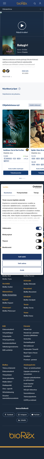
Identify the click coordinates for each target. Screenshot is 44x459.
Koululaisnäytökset (9, 343)
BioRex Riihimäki (30, 284)
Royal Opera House (30, 353)
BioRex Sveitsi (7, 287)
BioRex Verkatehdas (9, 295)
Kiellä (22, 270)
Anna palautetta (8, 378)
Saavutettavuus (29, 393)
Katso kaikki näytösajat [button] (15, 169)
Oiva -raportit (7, 389)
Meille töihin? (7, 382)
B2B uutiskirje (7, 350)
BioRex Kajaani (7, 303)
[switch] (39, 234)
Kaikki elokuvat (35, 105)
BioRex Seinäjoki (29, 300)
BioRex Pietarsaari (8, 311)
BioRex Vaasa (28, 316)
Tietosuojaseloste (30, 396)
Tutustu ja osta (16, 173)
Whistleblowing (8, 392)
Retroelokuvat (29, 346)
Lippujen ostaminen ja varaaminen (31, 372)
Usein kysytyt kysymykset (28, 385)
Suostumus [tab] (8, 193)
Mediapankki (7, 385)
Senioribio (27, 339)
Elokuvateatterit (8, 329)
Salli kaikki (22, 257)
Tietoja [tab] (36, 193)
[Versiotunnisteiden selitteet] (19, 89)
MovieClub (28, 329)
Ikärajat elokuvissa (30, 390)
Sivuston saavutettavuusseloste (10, 397)
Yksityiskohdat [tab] (22, 193)
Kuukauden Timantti (31, 349)
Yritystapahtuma (8, 340)
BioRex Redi (6, 276)
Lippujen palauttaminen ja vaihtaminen (32, 378)
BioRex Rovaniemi (30, 292)
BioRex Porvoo (29, 276)
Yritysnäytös (6, 336)
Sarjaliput (27, 356)
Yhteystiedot (7, 375)
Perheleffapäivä (29, 342)
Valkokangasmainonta (10, 347)
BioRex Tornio (28, 308)
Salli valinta (22, 263)
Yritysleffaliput (7, 333)
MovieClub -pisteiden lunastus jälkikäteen (31, 334)
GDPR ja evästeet (30, 400)
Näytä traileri (22, 32)
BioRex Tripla (7, 279)
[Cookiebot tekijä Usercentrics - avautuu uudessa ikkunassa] (33, 187)
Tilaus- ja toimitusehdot (32, 368)
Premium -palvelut (30, 360)
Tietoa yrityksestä (8, 368)
